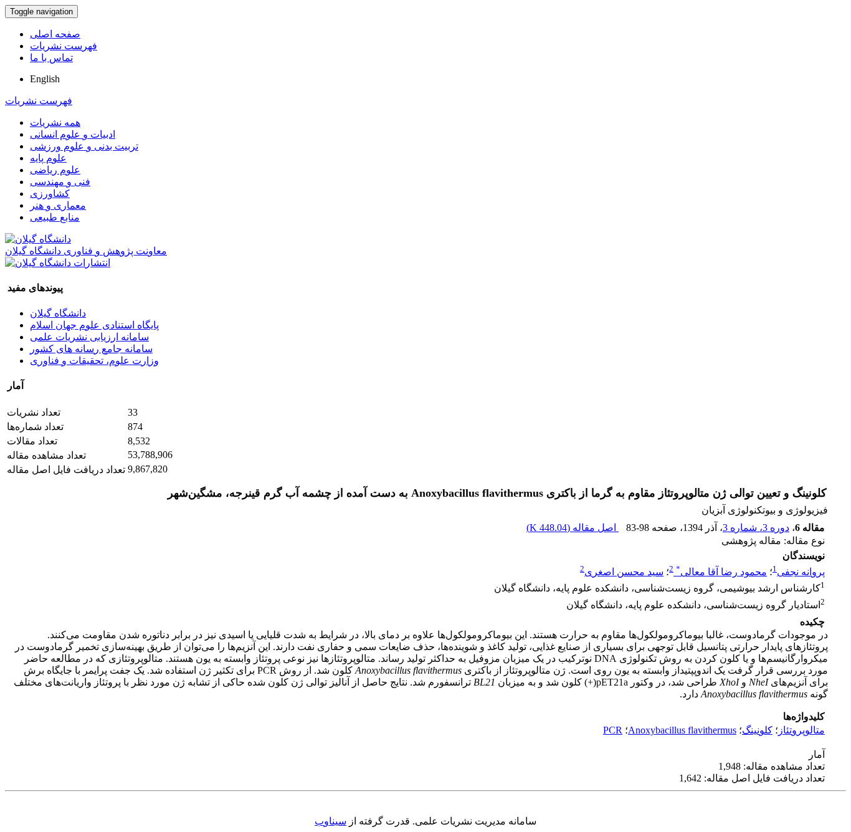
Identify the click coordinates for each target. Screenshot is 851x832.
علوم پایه (48, 158)
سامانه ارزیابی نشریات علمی (89, 337)
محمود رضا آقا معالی (721, 572)
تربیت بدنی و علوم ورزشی (84, 146)
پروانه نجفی (801, 572)
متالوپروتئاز (801, 730)
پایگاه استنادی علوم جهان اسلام (94, 325)
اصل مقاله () (572, 527)
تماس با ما (51, 57)
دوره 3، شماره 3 (756, 527)
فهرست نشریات (63, 46)
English (45, 79)
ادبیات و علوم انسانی (72, 134)
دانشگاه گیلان (58, 313)
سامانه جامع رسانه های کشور (91, 348)
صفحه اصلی (55, 34)
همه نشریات (55, 122)
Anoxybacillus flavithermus (682, 730)
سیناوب (330, 821)
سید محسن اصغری (623, 572)
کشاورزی (50, 193)
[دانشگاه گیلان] (38, 239)
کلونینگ (757, 730)
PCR (612, 730)
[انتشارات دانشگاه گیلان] (57, 262)
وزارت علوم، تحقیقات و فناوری (94, 360)
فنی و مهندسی (60, 181)
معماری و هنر (58, 205)
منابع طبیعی (55, 217)
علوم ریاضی (55, 170)
